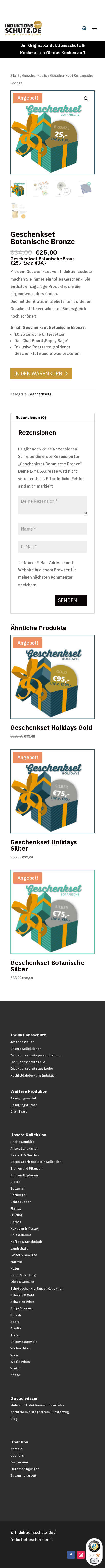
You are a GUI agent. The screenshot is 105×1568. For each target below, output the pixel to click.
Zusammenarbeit (23, 1476)
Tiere (14, 1335)
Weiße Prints (20, 1362)
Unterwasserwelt (23, 1342)
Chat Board (18, 1111)
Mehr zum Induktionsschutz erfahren (38, 1405)
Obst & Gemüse (22, 1282)
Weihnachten (20, 1348)
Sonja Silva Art (21, 1308)
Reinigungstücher (23, 1105)
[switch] (94, 1561)
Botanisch (17, 1188)
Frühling (16, 1215)
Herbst (15, 1222)
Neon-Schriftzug (23, 1275)
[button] (86, 98)
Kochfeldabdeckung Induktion (33, 1075)
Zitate (15, 1375)
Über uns (17, 1455)
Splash (15, 1315)
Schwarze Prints (22, 1302)
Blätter (15, 1182)
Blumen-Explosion (24, 1175)
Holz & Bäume (21, 1235)
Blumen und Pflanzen (26, 1168)
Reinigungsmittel (23, 1098)
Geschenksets (34, 75)
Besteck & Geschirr (24, 1155)
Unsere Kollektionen (25, 1049)
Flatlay (15, 1208)
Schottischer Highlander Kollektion (36, 1288)
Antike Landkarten (24, 1148)
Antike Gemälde (22, 1142)
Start (14, 75)
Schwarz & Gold (22, 1295)
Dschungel (18, 1195)
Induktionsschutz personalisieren (35, 1055)
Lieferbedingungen (24, 1469)
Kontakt (16, 1449)
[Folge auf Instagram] (81, 1555)
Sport (14, 1322)
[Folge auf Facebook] (71, 1555)
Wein (14, 1355)
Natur (14, 1268)
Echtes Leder (20, 1202)
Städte (15, 1328)
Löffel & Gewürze (23, 1255)
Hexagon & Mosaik (24, 1228)
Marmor (16, 1262)
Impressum (19, 1462)
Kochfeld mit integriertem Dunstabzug (39, 1412)
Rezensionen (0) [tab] (31, 417)
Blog (13, 1419)
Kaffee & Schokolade (26, 1242)
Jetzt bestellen (22, 1042)
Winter (15, 1368)
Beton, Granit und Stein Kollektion (35, 1162)
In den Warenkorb (38, 373)
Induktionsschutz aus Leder (31, 1068)
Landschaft (19, 1248)
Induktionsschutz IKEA (27, 1062)
